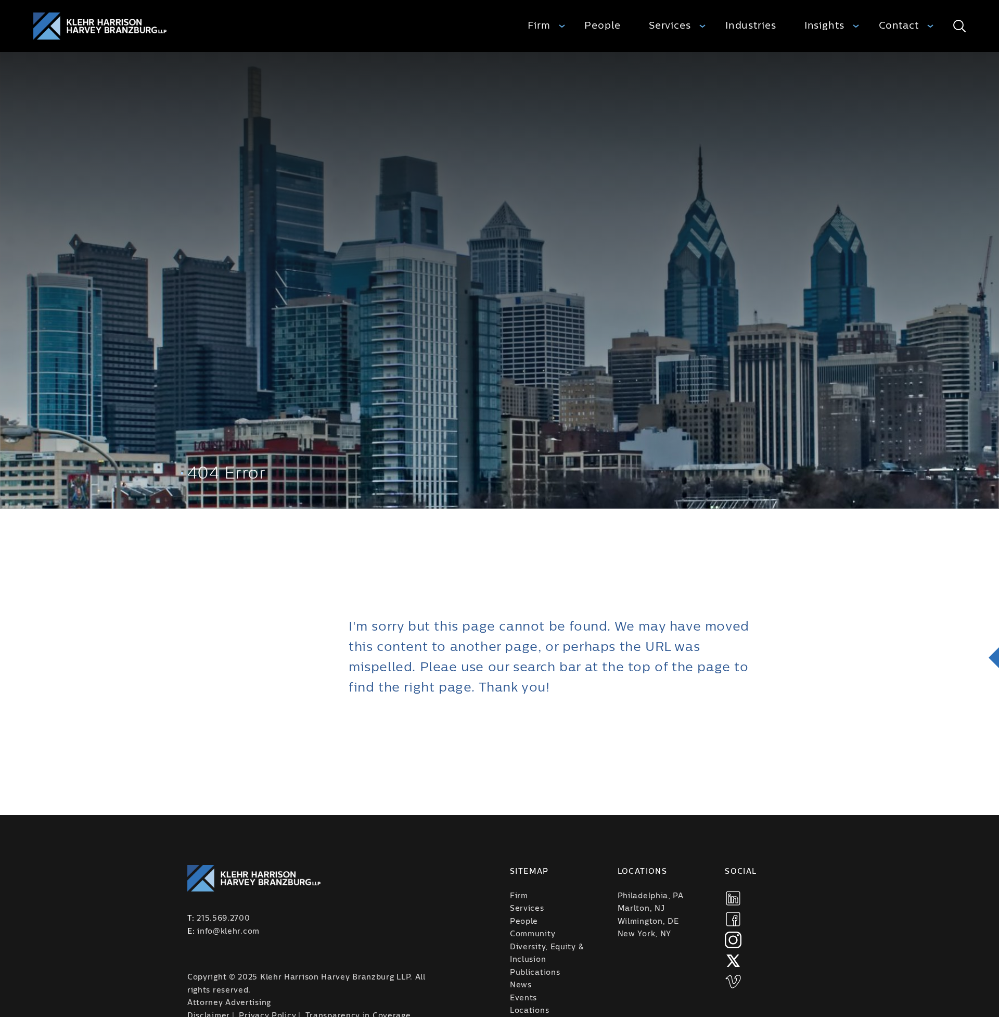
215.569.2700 (223, 918)
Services (670, 25)
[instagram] (733, 940)
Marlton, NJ (641, 908)
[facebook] (733, 919)
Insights (824, 25)
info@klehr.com (228, 931)
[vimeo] (733, 981)
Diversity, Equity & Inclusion (546, 954)
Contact (899, 25)
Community (532, 934)
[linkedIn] (733, 898)
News (521, 985)
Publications (535, 972)
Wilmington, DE (648, 921)
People (602, 25)
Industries (750, 25)
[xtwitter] (733, 960)
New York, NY (644, 934)
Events (523, 998)
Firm (539, 25)
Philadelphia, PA (651, 896)
